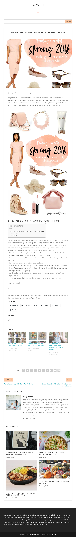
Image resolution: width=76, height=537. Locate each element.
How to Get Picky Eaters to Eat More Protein (53, 453)
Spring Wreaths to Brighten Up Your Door (37, 345)
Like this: (15, 233)
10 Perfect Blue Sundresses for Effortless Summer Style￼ (56, 347)
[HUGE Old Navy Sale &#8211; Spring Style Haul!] (17, 337)
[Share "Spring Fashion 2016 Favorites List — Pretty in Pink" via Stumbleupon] (51, 370)
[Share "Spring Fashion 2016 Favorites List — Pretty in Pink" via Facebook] (23, 370)
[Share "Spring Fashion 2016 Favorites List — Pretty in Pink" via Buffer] (47, 370)
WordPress (52, 534)
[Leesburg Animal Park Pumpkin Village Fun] (54, 469)
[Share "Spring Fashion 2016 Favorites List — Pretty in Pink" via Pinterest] (39, 370)
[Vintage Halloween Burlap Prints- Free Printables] (21, 440)
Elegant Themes (34, 534)
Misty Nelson (28, 396)
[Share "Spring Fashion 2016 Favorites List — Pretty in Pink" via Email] (55, 370)
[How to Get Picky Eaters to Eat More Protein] (54, 440)
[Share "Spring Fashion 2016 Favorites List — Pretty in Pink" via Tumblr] (35, 370)
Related (15, 235)
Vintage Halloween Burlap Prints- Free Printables (19, 453)
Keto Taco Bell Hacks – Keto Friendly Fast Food (20, 494)
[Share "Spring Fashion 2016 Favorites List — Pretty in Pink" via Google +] (31, 370)
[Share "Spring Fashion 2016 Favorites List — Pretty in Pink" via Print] (59, 370)
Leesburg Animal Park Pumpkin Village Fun (54, 482)
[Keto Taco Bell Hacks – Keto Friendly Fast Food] (21, 475)
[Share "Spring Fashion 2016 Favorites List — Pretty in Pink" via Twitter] (27, 370)
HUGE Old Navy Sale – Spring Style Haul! (16, 345)
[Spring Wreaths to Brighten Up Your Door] (37, 337)
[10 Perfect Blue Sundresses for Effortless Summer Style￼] (58, 337)
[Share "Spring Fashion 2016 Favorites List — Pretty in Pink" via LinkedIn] (43, 370)
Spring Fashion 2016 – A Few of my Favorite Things (27, 231)
